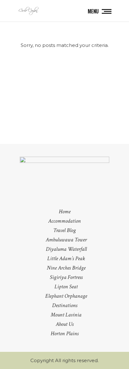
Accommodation (64, 221)
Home (64, 211)
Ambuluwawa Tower (66, 239)
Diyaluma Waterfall (66, 249)
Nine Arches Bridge (66, 267)
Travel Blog (64, 230)
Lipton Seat (66, 286)
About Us (65, 324)
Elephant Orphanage (66, 296)
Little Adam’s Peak (66, 258)
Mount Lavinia (66, 314)
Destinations (64, 305)
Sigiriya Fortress (66, 277)
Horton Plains (65, 333)
